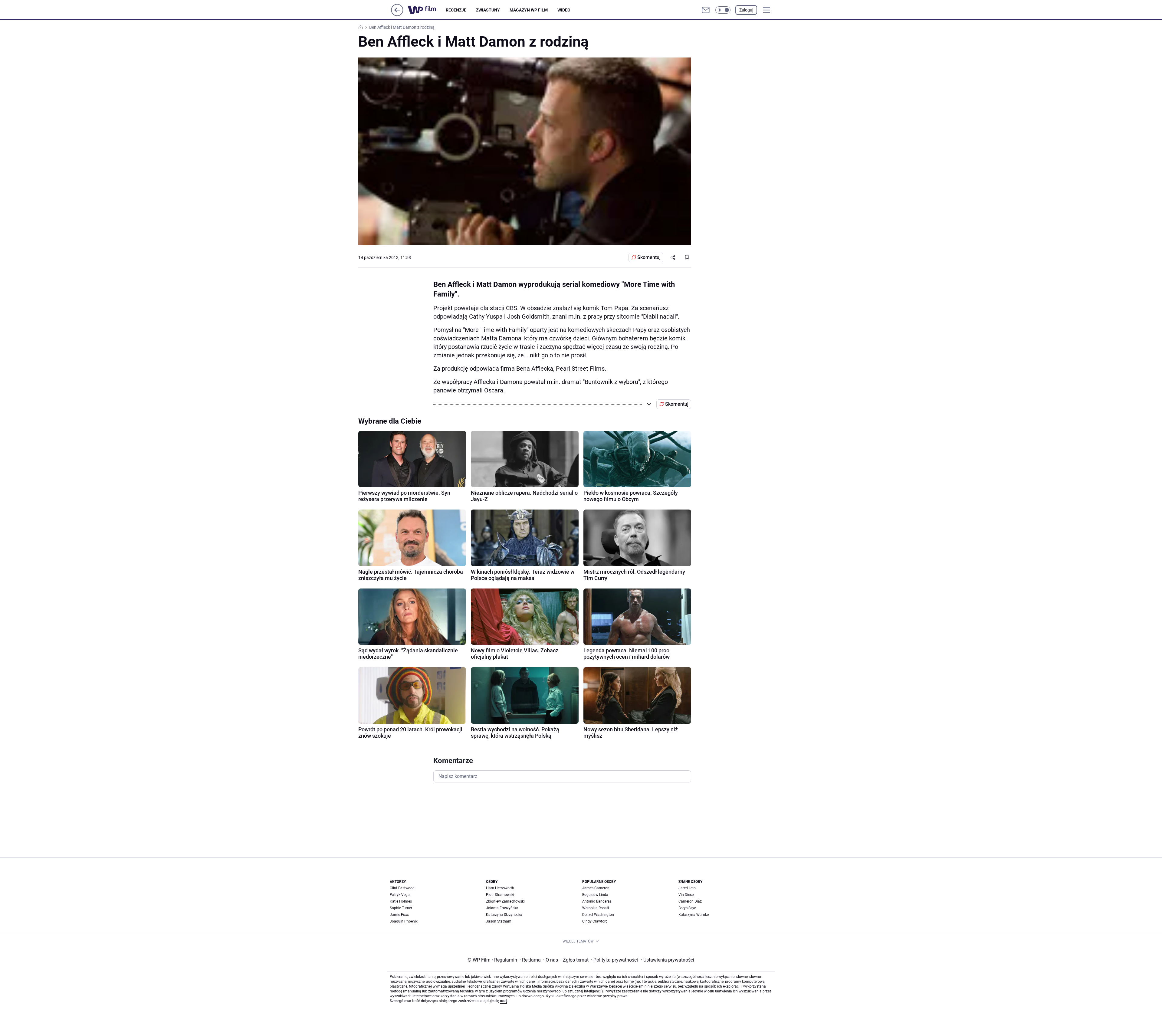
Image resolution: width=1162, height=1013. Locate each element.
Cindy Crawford (595, 921)
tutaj (503, 1001)
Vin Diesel (686, 895)
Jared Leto (687, 888)
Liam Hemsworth (500, 888)
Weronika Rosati (595, 908)
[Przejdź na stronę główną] (397, 14)
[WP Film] (427, 10)
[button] (722, 10)
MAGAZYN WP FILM (529, 10)
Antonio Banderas (597, 901)
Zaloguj (746, 10)
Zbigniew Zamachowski (505, 901)
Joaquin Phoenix (404, 921)
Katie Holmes (401, 901)
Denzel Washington (598, 915)
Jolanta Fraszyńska (502, 908)
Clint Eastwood (402, 888)
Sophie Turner (401, 908)
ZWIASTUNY (488, 10)
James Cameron (595, 888)
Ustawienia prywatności (667, 960)
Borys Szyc (687, 908)
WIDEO (563, 10)
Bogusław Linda (595, 895)
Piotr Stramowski (500, 895)
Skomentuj (649, 257)
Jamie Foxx (399, 915)
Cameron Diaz (690, 901)
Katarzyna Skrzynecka (504, 915)
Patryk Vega (400, 895)
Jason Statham (498, 921)
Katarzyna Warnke (693, 915)
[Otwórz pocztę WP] (706, 10)
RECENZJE (456, 10)
